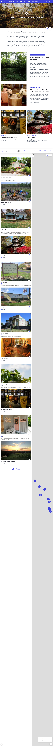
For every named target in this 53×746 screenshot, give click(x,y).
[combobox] (43, 1)
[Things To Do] (13, 1)
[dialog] (1, 744)
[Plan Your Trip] (29, 1)
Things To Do (10, 1)
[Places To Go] (21, 1)
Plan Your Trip (26, 1)
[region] (46, 1)
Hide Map (49, 155)
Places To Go (18, 1)
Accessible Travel (35, 1)
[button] (40, 495)
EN (43, 1)
